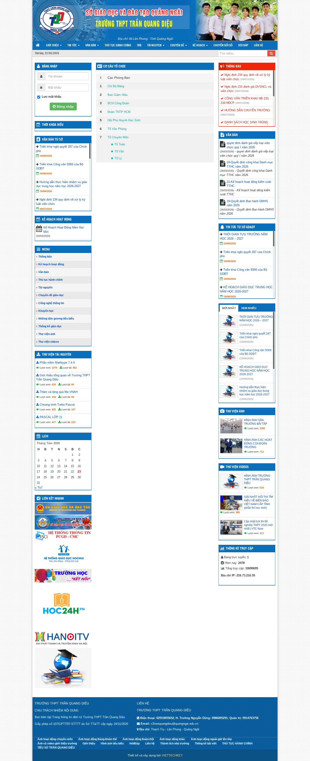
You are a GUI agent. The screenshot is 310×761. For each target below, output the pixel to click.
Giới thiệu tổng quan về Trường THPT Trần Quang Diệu (63, 377)
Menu (46, 249)
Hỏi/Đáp (134, 743)
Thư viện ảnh (46, 334)
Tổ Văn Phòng (117, 129)
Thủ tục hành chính (50, 279)
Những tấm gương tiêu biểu (56, 318)
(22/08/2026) (246, 325)
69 (72, 384)
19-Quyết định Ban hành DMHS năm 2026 (247, 203)
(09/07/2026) (247, 79)
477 (54, 422)
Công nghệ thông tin (51, 303)
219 (73, 422)
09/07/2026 (46, 209)
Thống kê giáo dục (50, 326)
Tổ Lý (118, 158)
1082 (262, 428)
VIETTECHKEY (172, 755)
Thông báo (45, 256)
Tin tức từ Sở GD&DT (240, 227)
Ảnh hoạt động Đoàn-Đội (138, 739)
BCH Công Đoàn (118, 103)
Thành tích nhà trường (174, 743)
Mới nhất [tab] (229, 308)
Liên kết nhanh (53, 498)
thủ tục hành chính (118, 45)
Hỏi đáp (243, 45)
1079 (54, 367)
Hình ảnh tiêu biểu (112, 743)
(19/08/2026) (246, 341)
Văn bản (91, 45)
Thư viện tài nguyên (56, 354)
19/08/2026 (46, 155)
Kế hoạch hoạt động (56, 219)
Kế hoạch (199, 45)
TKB (139, 45)
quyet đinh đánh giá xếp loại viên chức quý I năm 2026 (248, 145)
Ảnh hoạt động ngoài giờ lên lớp (211, 739)
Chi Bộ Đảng (116, 86)
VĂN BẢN (232, 135)
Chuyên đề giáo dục (51, 295)
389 (238, 512)
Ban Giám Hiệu (118, 95)
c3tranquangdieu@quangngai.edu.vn (174, 723)
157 (73, 409)
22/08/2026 (230, 243)
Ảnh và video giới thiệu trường (57, 743)
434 (54, 397)
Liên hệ (258, 45)
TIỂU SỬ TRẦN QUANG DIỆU (56, 747)
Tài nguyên (45, 287)
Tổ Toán (119, 144)
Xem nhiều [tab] (248, 308)
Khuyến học (46, 310)
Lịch (45, 436)
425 (54, 409)
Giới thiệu (52, 45)
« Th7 (38, 487)
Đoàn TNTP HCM (119, 112)
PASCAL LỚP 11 (50, 417)
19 (52, 471)
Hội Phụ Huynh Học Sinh (124, 120)
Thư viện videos (48, 341)
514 (262, 487)
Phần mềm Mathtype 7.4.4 (57, 362)
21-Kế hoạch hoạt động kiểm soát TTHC (249, 184)
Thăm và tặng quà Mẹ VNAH (58, 392)
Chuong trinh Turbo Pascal (57, 404)
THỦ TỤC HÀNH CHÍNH (237, 743)
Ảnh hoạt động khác (172, 739)
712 (262, 451)
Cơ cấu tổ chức (114, 66)
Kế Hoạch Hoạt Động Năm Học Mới (63, 229)
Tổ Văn (119, 151)
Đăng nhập (49, 66)
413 (262, 533)
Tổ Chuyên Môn (118, 137)
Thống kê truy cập (239, 548)
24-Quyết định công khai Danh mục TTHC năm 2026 (250, 164)
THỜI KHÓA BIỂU (52, 124)
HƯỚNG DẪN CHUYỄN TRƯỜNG (247, 110)
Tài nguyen (154, 45)
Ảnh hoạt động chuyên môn (55, 739)
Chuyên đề (177, 45)
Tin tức (72, 45)
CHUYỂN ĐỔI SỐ (223, 45)
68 (72, 397)
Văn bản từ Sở (52, 139)
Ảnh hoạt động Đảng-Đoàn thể (97, 739)
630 (54, 384)
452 (75, 367)
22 (72, 471)
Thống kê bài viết (206, 743)
